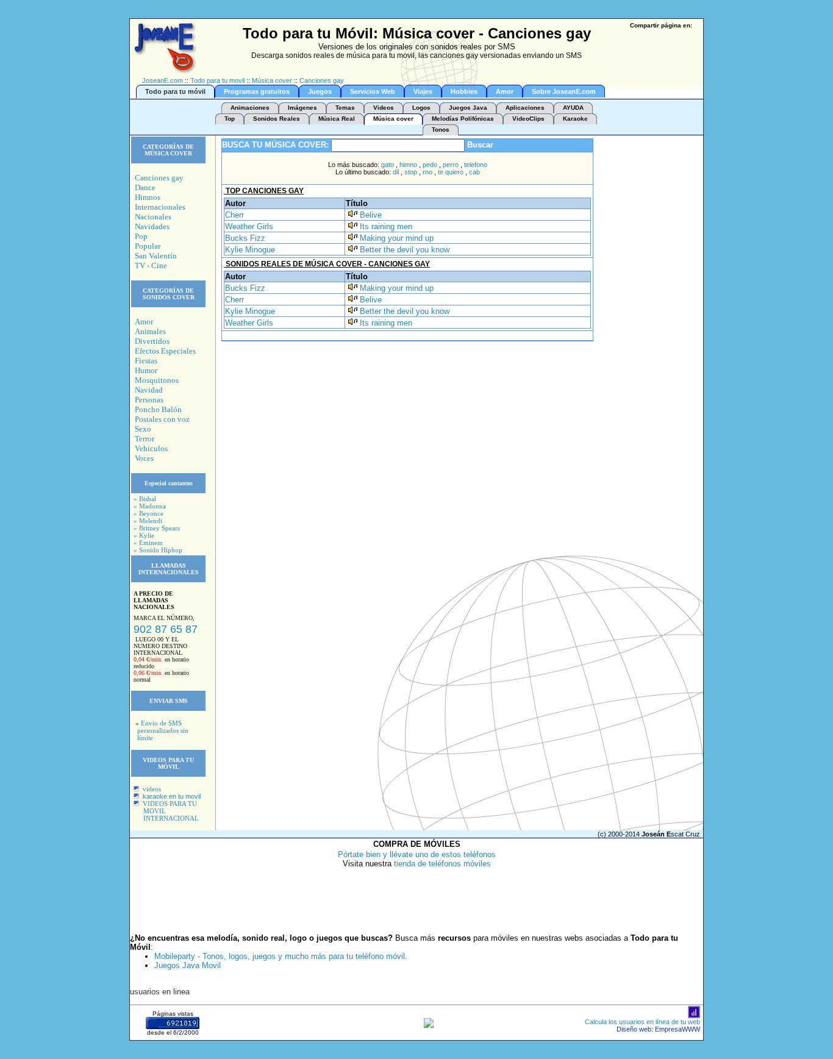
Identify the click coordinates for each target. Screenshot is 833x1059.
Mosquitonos (157, 380)
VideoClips (528, 118)
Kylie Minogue (250, 249)
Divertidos (152, 341)
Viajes (422, 91)
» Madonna (150, 506)
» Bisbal (145, 498)
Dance (145, 187)
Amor (504, 91)
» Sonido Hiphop (158, 550)
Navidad (149, 389)
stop (410, 172)
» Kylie (144, 535)
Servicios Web (372, 91)
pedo (430, 164)
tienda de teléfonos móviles (442, 863)
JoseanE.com (162, 80)
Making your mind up (397, 238)
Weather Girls (249, 226)
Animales (150, 331)
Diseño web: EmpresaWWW (658, 1029)
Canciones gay (321, 80)
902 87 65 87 (166, 629)
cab (474, 172)
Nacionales (153, 216)
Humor (146, 370)
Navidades (152, 226)
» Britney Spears (157, 528)
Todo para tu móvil (175, 91)
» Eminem (148, 542)
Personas (149, 399)
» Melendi (148, 520)
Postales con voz (162, 419)
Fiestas (146, 360)
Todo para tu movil (217, 80)
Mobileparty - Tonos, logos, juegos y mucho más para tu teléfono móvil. (280, 956)
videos (152, 789)
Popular (147, 246)
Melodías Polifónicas (463, 118)
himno (408, 164)
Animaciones (250, 107)
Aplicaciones (525, 107)
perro (451, 164)
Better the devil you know (404, 249)
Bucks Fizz (245, 238)
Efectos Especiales (165, 350)
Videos (383, 107)
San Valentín (156, 255)
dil (396, 172)
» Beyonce (148, 513)
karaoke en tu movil (172, 796)
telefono (475, 164)
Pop (141, 236)
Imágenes (302, 107)
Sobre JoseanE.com (564, 91)
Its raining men (386, 226)
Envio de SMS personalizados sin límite (162, 730)
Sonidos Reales (276, 118)
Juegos (320, 91)
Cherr (234, 214)
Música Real (336, 118)
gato (387, 164)
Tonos (440, 129)
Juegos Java (468, 107)
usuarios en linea (160, 991)
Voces (144, 458)
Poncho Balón (158, 409)
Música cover (272, 80)
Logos (421, 107)
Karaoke (575, 118)
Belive (371, 214)
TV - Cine (151, 265)
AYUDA (573, 107)
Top (229, 118)
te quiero (450, 172)
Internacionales (160, 207)
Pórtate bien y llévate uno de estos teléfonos (417, 854)
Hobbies (464, 91)
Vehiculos (151, 448)
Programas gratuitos (257, 91)
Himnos (147, 197)
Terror (144, 438)
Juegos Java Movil (187, 965)
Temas (345, 107)
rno (427, 172)
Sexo (143, 428)
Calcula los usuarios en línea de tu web (642, 1021)
